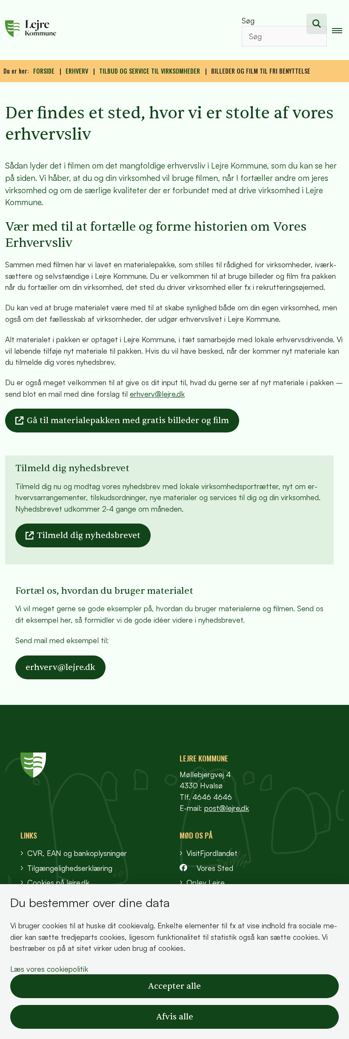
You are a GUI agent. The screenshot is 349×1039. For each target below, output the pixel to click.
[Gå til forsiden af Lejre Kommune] (112, 30)
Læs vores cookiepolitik (49, 968)
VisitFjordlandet (211, 853)
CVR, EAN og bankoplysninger (77, 853)
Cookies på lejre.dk (58, 882)
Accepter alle (174, 986)
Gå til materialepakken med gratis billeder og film (128, 420)
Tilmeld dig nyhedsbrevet (88, 535)
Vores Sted (215, 868)
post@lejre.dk (226, 808)
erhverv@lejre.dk (157, 393)
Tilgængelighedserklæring (69, 868)
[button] (340, 30)
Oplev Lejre (205, 882)
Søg (248, 20)
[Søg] (316, 24)
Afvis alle (174, 1017)
